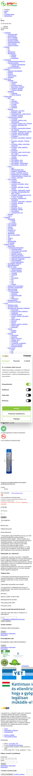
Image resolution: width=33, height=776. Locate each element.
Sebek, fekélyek (15, 319)
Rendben (16, 408)
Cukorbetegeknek (13, 290)
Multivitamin (11, 219)
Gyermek (13, 104)
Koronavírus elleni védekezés (19, 311)
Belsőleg (13, 56)
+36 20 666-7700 (13, 743)
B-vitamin (10, 228)
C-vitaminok (11, 231)
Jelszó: (2, 760)
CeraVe (10, 216)
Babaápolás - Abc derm (17, 110)
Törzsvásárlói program (10, 736)
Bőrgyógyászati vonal (17, 169)
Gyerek (13, 222)
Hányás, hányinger (16, 338)
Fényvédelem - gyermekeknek (19, 163)
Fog (9, 50)
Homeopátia (7, 60)
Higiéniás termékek (16, 314)
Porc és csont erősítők (14, 235)
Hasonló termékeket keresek (17, 493)
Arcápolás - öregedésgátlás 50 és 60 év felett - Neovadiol (21, 195)
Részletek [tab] (16, 361)
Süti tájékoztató (8, 732)
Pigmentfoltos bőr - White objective (21, 114)
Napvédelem (14, 278)
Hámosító (14, 321)
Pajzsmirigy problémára (14, 302)
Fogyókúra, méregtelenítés (15, 287)
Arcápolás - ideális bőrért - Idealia (20, 190)
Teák (12, 297)
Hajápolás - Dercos (16, 208)
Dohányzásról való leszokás (15, 286)
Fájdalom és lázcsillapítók (15, 71)
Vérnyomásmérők (16, 260)
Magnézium (11, 233)
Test (12, 282)
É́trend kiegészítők (16, 295)
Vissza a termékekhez (7, 774)
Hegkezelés (14, 327)
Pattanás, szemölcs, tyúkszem (19, 324)
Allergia (10, 329)
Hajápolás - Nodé (16, 112)
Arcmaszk (14, 181)
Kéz (12, 279)
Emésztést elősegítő (16, 346)
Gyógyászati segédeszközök (15, 247)
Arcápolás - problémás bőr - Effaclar (21, 131)
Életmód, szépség (9, 244)
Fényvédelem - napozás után (19, 165)
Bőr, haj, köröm (12, 267)
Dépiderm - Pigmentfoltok (18, 171)
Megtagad (16, 419)
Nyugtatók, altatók (13, 306)
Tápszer (13, 83)
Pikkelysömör (15, 325)
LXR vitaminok (12, 44)
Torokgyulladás (12, 75)
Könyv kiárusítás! (13, 37)
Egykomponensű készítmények (16, 61)
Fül (12, 352)
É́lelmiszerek (14, 298)
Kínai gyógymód (12, 289)
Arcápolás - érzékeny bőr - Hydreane (21, 123)
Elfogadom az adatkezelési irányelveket (14, 619)
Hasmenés (14, 337)
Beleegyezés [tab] (6, 361)
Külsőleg (13, 330)
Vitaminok (11, 77)
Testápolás (14, 107)
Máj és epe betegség (16, 345)
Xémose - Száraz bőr (17, 177)
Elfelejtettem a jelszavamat (8, 633)
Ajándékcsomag (15, 182)
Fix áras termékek (13, 39)
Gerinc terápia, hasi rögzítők (19, 251)
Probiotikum (14, 341)
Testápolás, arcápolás (17, 115)
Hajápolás (14, 106)
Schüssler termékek (13, 40)
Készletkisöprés (12, 36)
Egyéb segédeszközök (17, 262)
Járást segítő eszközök (17, 255)
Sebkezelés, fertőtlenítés (18, 259)
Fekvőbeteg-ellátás (16, 249)
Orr (12, 351)
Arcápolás (14, 101)
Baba (12, 168)
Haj (12, 276)
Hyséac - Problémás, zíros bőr (19, 173)
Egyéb (6, 303)
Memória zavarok (13, 305)
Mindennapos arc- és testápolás (20, 174)
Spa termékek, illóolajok (14, 263)
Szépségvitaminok (16, 270)
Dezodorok (14, 150)
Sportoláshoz (14, 58)
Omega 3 (10, 238)
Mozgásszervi (11, 53)
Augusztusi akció (12, 34)
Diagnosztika (11, 246)
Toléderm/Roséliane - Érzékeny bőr (21, 176)
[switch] (28, 389)
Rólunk (6, 11)
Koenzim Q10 (12, 230)
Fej (9, 48)
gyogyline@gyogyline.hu (16, 745)
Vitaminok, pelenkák (17, 88)
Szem (12, 349)
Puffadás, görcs (15, 340)
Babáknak (10, 80)
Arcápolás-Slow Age (17, 212)
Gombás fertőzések (16, 268)
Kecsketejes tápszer (16, 85)
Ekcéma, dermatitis (16, 271)
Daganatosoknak (12, 300)
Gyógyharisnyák (16, 252)
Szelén (9, 239)
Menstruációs (11, 52)
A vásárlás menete (9, 14)
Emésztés (10, 333)
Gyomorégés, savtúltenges (18, 343)
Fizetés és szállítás (9, 735)
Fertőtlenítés (14, 313)
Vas (9, 236)
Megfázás (7, 69)
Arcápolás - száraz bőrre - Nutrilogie (21, 201)
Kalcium (10, 227)
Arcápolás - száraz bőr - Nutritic (20, 133)
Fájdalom (6, 47)
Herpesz (13, 322)
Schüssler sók (15, 66)
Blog (5, 12)
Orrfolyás (10, 74)
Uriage (10, 166)
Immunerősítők (12, 241)
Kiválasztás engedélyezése (16, 413)
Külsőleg (13, 55)
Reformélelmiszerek (13, 265)
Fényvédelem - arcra (17, 160)
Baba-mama (7, 79)
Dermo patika (8, 96)
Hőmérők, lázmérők (16, 254)
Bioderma (10, 109)
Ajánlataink (7, 32)
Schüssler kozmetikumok (18, 64)
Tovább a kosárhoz (19, 774)
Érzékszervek (11, 348)
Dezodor (13, 284)
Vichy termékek (12, 179)
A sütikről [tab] (27, 361)
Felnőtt (13, 220)
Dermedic (10, 214)
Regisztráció (4, 635)
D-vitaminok (11, 243)
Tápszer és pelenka (13, 45)
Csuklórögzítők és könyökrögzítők (20, 257)
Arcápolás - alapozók (17, 203)
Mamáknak (11, 91)
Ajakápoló (14, 274)
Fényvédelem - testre (17, 161)
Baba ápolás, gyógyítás (17, 87)
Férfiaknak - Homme (17, 209)
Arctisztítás (14, 118)
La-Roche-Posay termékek (15, 117)
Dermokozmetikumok (14, 42)
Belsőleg (13, 332)
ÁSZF (6, 729)
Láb (12, 281)
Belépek (3, 631)
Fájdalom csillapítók (16, 90)
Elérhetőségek (8, 16)
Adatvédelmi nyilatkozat (11, 730)
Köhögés (10, 72)
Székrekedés (14, 335)
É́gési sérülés (14, 310)
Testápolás (14, 82)
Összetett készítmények (14, 67)
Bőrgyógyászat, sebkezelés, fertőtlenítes (19, 308)
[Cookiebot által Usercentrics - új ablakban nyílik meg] (23, 356)
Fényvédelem (15, 103)
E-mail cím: (4, 757)
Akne (12, 99)
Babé (9, 98)
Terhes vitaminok (16, 95)
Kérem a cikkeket (5, 621)
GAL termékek (12, 225)
